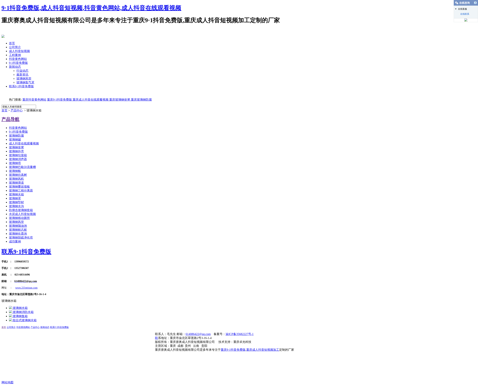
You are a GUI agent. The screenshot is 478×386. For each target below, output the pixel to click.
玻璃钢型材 (16, 202)
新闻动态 (15, 66)
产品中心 (17, 110)
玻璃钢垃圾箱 (18, 155)
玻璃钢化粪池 (18, 233)
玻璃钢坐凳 (16, 147)
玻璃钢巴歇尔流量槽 (22, 167)
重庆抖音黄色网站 (34, 99)
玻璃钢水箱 (16, 194)
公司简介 (15, 47)
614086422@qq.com (198, 334)
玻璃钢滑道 (16, 182)
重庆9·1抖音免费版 (59, 99)
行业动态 (22, 70)
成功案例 (15, 241)
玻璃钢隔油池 (18, 225)
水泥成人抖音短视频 (22, 214)
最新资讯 (22, 74)
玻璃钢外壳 (16, 151)
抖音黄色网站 (18, 58)
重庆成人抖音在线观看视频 (90, 99)
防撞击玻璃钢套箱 (21, 210)
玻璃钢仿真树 (18, 174)
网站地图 (7, 382)
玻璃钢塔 (15, 163)
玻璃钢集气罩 (25, 82)
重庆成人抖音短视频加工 (262, 349)
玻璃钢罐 (15, 139)
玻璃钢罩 (15, 198)
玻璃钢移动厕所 (19, 218)
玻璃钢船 (15, 170)
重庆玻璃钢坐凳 (119, 99)
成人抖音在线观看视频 (24, 143)
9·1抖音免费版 (18, 62)
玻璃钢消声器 (18, 159)
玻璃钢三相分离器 (21, 190)
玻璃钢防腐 (16, 135)
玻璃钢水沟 (16, 206)
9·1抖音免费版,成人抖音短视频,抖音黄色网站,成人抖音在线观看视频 (91, 7)
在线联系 (464, 14)
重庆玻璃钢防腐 (141, 99)
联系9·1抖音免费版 (21, 86)
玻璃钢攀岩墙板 (19, 186)
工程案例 (15, 55)
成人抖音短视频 (19, 51)
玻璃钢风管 (23, 78)
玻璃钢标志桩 (18, 229)
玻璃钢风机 (16, 178)
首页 (12, 43)
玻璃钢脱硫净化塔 (21, 237)
